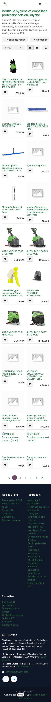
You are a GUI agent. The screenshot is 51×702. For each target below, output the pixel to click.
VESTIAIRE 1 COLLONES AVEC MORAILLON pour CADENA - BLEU (35, 375)
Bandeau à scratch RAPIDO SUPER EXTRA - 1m (37, 126)
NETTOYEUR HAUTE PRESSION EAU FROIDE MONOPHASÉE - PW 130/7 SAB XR (13, 83)
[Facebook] (5, 679)
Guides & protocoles (12, 615)
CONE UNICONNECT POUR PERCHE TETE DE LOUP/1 (12, 374)
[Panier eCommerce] (39, 4)
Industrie (6, 513)
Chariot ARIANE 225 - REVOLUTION (12, 125)
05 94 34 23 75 (24, 666)
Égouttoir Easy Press (36, 165)
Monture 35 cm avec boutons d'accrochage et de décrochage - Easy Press (37, 211)
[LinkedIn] (14, 679)
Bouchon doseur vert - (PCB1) (37, 458)
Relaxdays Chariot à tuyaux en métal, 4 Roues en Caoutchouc (37, 418)
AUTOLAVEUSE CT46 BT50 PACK (12, 252)
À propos (7, 621)
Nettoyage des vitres (38, 507)
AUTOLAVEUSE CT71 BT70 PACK (37, 333)
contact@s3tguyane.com (17, 672)
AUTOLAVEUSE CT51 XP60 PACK (12, 333)
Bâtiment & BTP (10, 516)
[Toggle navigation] (46, 4)
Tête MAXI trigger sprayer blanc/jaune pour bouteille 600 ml (12, 293)
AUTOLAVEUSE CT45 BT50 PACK (37, 252)
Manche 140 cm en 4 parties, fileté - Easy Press (12, 209)
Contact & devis (10, 625)
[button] (5, 92)
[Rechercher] (21, 47)
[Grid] (30, 47)
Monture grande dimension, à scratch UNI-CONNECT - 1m (12, 168)
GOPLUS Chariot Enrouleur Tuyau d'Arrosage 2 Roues (11, 418)
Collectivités (8, 510)
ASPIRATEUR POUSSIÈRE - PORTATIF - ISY (34, 293)
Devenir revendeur (11, 520)
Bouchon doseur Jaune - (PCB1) (13, 458)
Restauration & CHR (12, 500)
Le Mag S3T (8, 618)
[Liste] (36, 47)
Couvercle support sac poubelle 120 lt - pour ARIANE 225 (37, 82)
